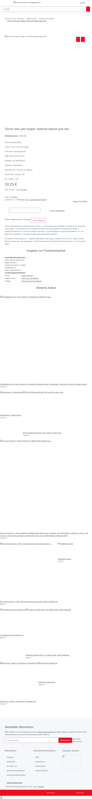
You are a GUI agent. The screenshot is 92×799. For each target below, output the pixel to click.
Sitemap (10, 757)
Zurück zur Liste (10, 18)
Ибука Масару (27, 275)
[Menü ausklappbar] (8, 3)
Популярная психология (31, 281)
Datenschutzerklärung (47, 732)
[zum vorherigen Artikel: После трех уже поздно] (7, 25)
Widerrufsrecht (41, 770)
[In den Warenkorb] (7, 33)
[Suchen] (88, 9)
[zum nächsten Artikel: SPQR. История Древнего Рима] (11, 25)
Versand (23, 190)
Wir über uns (12, 766)
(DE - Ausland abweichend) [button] (36, 199)
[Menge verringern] (7, 210)
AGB (37, 757)
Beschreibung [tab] (38, 220)
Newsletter (11, 762)
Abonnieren (65, 740)
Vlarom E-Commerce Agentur (64, 793)
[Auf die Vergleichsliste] (78, 39)
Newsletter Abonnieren (76, 740)
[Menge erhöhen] (42, 210)
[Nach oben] (1, 797)
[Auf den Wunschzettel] (83, 39)
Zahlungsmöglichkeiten (16, 775)
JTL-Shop (87, 793)
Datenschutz (40, 766)
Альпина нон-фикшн (29, 278)
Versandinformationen (16, 770)
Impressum (40, 762)
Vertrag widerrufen (14, 783)
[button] (72, 2)
